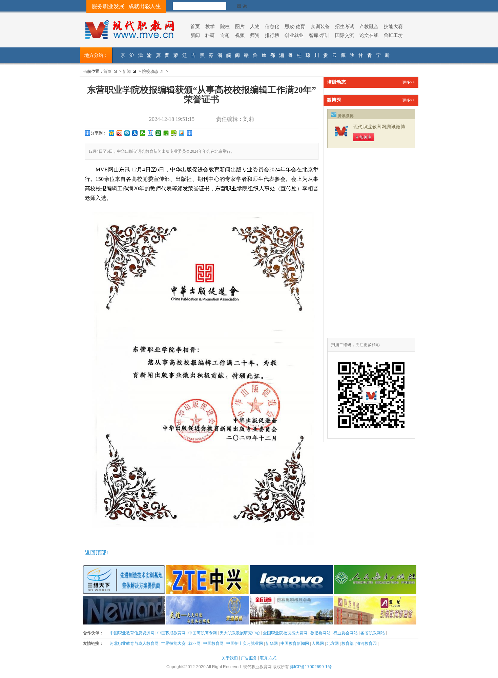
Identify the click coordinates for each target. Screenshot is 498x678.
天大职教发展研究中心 (240, 633)
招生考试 (344, 26)
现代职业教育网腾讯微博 (379, 126)
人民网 (318, 643)
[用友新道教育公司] (291, 599)
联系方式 (268, 658)
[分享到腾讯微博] (127, 133)
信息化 (272, 26)
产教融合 (368, 26)
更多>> (408, 82)
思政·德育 (295, 26)
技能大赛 (393, 26)
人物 (255, 26)
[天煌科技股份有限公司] (207, 599)
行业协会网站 (345, 633)
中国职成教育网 (171, 633)
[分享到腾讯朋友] (166, 133)
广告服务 (249, 658)
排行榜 (272, 35)
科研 (210, 35)
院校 (225, 26)
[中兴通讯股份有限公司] (207, 568)
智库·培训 (319, 35)
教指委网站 (320, 633)
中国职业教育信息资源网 (132, 633)
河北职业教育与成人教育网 (134, 643)
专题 (225, 35)
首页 (195, 26)
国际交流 (344, 35)
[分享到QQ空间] (112, 133)
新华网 (272, 643)
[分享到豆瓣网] (158, 133)
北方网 (333, 643)
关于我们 (230, 658)
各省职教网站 (372, 633)
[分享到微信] (143, 133)
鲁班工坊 (393, 35)
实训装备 (320, 26)
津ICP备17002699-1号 (311, 666)
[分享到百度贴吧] (150, 133)
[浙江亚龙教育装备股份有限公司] (375, 599)
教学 (210, 26)
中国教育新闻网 (295, 643)
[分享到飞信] (182, 133)
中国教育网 (213, 643)
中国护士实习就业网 (244, 643)
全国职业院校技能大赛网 (285, 633)
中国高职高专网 (202, 633)
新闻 (195, 35)
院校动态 (150, 71)
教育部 (347, 643)
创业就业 (294, 35)
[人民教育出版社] (375, 568)
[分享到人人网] (135, 133)
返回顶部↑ (97, 552)
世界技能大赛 (173, 643)
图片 (240, 26)
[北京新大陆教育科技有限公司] (124, 599)
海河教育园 (366, 643)
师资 (255, 35)
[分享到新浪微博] (119, 133)
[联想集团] (291, 568)
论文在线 (368, 35)
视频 (240, 35)
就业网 (194, 643)
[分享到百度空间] (174, 133)
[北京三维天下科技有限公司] (124, 568)
